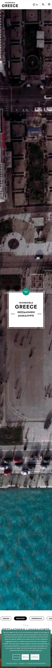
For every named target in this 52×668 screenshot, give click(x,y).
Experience (37, 618)
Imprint (22, 663)
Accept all (34, 657)
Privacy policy (11, 663)
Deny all (25, 657)
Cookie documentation (36, 663)
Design (6, 618)
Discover (20, 618)
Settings (16, 657)
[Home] (10, 4)
